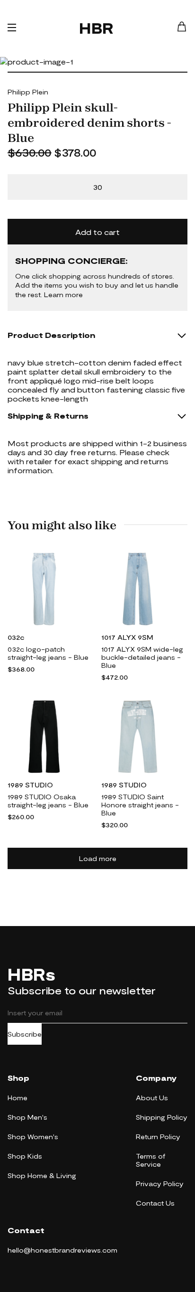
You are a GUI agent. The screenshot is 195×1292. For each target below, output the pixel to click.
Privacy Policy (160, 1184)
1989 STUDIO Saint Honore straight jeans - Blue (140, 805)
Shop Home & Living (42, 1175)
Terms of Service (150, 1160)
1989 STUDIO (30, 785)
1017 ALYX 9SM (127, 637)
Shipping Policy (161, 1117)
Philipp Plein (28, 92)
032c (16, 637)
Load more (97, 858)
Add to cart (97, 231)
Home (17, 1098)
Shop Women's (33, 1137)
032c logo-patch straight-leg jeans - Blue (48, 653)
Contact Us (155, 1203)
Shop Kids (25, 1156)
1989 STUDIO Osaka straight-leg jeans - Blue (48, 801)
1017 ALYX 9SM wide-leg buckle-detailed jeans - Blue (142, 657)
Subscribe (25, 1034)
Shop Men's (27, 1117)
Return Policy (158, 1137)
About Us (152, 1098)
